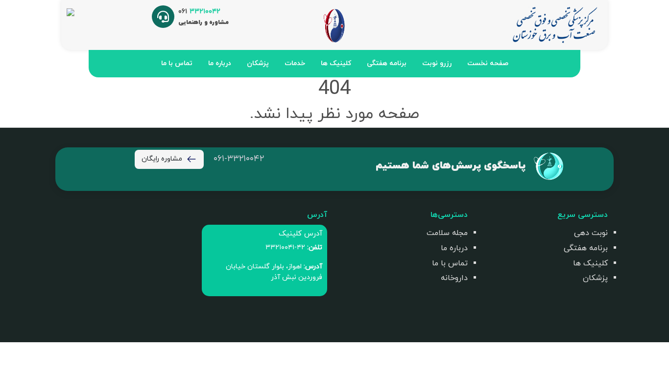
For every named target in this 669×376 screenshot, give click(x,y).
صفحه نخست (487, 63)
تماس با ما (176, 63)
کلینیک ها (336, 63)
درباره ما (219, 63)
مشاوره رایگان (162, 159)
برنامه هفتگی (386, 63)
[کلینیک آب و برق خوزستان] (554, 24)
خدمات (295, 63)
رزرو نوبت (437, 63)
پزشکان (258, 63)
